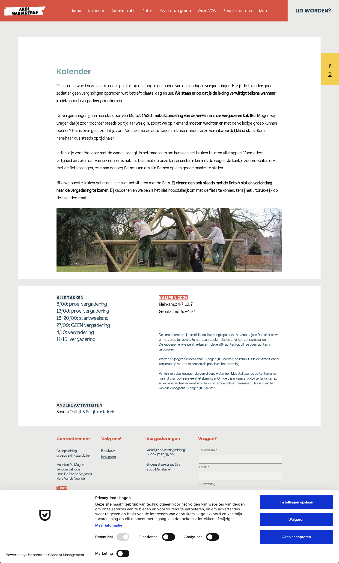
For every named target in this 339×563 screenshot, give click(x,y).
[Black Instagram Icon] (330, 75)
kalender (111, 86)
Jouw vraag (207, 484)
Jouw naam (208, 450)
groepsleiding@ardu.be (73, 456)
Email (204, 467)
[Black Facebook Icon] (330, 66)
